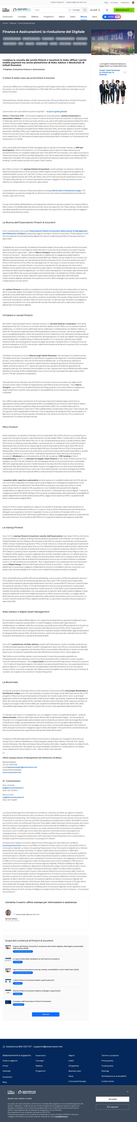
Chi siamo (114, 3)
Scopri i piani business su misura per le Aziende (109, 72)
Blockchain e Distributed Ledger (67, 191)
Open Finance (9, 44)
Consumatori (48, 39)
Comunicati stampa (26, 23)
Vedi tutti (45, 1014)
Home (5, 23)
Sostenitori (125, 3)
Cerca (85, 10)
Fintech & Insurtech (31, 39)
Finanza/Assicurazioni (65, 39)
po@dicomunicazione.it (13, 788)
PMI (20, 44)
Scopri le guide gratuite (56, 112)
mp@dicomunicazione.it (13, 797)
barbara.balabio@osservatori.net (22, 767)
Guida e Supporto (57, 2)
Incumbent (81, 39)
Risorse (13, 23)
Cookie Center (107, 1081)
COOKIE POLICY (61, 1117)
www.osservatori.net (12, 772)
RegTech (29, 44)
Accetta (113, 1099)
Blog (106, 3)
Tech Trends (65, 44)
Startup (53, 44)
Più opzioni (112, 1107)
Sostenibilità (42, 44)
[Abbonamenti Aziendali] (125, 72)
